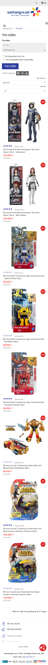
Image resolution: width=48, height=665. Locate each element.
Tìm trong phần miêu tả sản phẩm (19, 60)
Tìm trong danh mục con (14, 56)
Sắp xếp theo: (41, 78)
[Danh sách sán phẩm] (22, 73)
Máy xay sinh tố (13, 641)
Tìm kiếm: (6, 40)
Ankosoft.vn (30, 657)
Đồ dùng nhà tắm (14, 629)
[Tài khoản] (36, 3)
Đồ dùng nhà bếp (14, 636)
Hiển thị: (43, 86)
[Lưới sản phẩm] (18, 73)
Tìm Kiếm (19, 29)
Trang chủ (7, 29)
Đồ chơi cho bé (13, 624)
